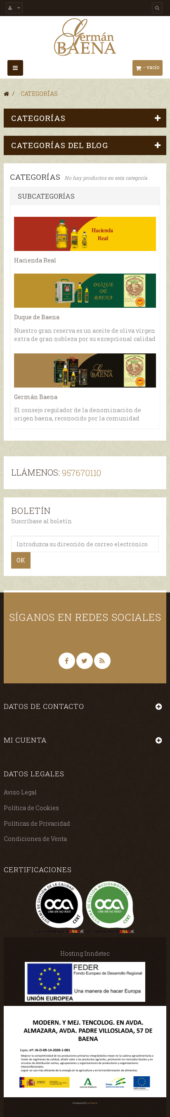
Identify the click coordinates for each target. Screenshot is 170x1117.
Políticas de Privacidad (37, 823)
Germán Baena (35, 397)
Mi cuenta (25, 740)
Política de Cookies (31, 808)
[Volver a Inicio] (6, 94)
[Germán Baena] (85, 37)
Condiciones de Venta (35, 839)
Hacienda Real (35, 260)
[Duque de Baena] (85, 291)
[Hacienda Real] (85, 234)
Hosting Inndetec (85, 953)
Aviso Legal (20, 792)
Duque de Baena (36, 317)
